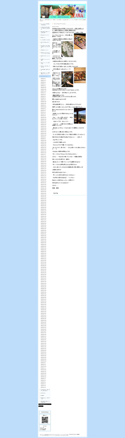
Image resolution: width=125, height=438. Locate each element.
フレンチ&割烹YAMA (45, 434)
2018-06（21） (43, 249)
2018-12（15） (43, 239)
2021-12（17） (43, 175)
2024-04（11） (43, 126)
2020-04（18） (43, 210)
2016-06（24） (43, 292)
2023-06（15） (43, 143)
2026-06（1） (43, 82)
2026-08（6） (43, 78)
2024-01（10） (43, 131)
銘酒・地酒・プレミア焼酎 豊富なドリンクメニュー (46, 73)
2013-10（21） (43, 348)
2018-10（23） (43, 242)
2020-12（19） (43, 196)
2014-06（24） (43, 334)
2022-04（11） (43, 168)
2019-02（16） (43, 235)
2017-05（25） (43, 272)
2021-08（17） (43, 182)
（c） (61, 434)
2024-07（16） (43, 120)
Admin (78, 434)
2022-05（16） (43, 166)
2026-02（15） (43, 89)
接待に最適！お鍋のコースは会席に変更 (45, 32)
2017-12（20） (43, 260)
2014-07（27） (43, 332)
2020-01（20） (43, 216)
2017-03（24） (43, 276)
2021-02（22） (43, 193)
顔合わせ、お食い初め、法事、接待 (45, 66)
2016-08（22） (43, 288)
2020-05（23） (43, 209)
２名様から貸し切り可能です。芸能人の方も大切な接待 (45, 28)
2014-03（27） (43, 339)
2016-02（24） (43, 299)
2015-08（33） (43, 309)
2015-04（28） (43, 316)
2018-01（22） (43, 258)
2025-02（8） (43, 108)
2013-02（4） (43, 362)
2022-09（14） (43, 159)
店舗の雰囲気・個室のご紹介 (45, 70)
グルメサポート (57, 434)
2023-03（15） (43, 149)
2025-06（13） (43, 101)
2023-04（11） (43, 147)
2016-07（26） (43, 290)
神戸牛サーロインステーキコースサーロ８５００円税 (45, 53)
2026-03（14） (43, 87)
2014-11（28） (43, 325)
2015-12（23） (43, 302)
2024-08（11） (43, 119)
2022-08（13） (43, 161)
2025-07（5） (43, 99)
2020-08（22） (43, 203)
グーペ (75, 434)
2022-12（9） (43, 154)
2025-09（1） (43, 96)
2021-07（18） (43, 184)
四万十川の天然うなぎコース (45, 43)
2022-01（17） (43, 173)
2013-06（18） (43, 355)
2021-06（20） (43, 186)
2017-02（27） (43, 277)
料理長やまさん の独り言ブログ (45, 398)
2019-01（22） (43, 237)
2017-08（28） (43, 267)
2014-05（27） (43, 336)
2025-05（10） (43, 103)
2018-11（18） (43, 240)
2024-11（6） (43, 113)
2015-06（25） (43, 313)
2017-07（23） (43, 269)
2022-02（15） (43, 172)
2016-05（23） (43, 293)
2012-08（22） (43, 373)
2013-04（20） (43, 359)
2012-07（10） (43, 374)
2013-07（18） (43, 353)
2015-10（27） (43, 306)
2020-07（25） (43, 205)
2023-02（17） (43, 150)
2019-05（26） (43, 230)
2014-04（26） (43, 337)
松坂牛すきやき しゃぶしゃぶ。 (45, 56)
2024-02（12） (43, 129)
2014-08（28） (43, 330)
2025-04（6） (43, 105)
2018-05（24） (43, 251)
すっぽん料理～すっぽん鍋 (45, 39)
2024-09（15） (43, 117)
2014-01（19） (43, 343)
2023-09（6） (43, 138)
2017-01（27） (43, 279)
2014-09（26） (43, 329)
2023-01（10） (43, 152)
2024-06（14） (43, 122)
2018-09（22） (43, 244)
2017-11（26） (43, 262)
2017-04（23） (43, 274)
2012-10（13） (43, 369)
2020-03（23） (43, 212)
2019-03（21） (43, 233)
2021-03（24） (43, 191)
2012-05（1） (43, 378)
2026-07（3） (43, 80)
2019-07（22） (43, 226)
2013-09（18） (43, 350)
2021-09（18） (43, 180)
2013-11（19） (43, 346)
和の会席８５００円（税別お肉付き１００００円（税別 (45, 46)
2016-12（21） (43, 281)
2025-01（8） (43, 110)
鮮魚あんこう (43, 37)
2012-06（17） (43, 376)
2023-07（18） (43, 142)
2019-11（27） (43, 219)
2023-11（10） (43, 135)
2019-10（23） (43, 221)
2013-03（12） (43, 360)
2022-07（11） (43, 163)
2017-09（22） (43, 265)
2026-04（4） (43, 85)
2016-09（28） (43, 286)
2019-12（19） (43, 217)
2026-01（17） (43, 90)
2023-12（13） (43, 133)
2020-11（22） (43, 198)
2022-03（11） (43, 170)
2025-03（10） (43, 106)
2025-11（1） (43, 92)
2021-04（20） (43, 189)
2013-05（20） (43, 357)
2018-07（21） (43, 247)
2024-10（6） (43, 115)
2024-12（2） (43, 112)
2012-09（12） (43, 371)
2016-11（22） (43, 283)
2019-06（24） (43, 228)
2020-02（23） (43, 214)
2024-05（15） (43, 124)
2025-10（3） (43, 94)
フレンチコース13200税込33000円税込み (45, 24)
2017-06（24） (43, 270)
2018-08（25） (43, 246)
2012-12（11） (43, 366)
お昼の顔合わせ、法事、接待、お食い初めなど (45, 390)
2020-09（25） (43, 202)
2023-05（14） (43, 145)
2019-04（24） (43, 232)
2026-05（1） (43, 83)
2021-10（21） (43, 179)
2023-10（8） (43, 136)
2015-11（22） (43, 304)
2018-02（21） (43, 256)
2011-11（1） (43, 387)
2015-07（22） (43, 311)
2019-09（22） (43, 223)
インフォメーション (44, 76)
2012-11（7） (43, 367)
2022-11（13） (43, 156)
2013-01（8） (43, 364)
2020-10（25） (43, 200)
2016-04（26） (43, 295)
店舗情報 (42, 395)
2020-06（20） (43, 207)
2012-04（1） (43, 380)
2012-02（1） (43, 383)
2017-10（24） (43, 263)
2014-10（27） (43, 327)
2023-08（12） (43, 140)
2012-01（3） (43, 385)
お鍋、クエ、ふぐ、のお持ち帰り (45, 63)
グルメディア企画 (65, 434)
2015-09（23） (43, 307)
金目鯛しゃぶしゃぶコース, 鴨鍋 (46, 60)
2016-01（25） (43, 300)
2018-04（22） (43, 253)
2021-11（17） (43, 177)
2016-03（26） (43, 297)
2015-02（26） (43, 320)
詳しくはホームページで (59, 99)
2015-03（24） (43, 318)
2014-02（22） (43, 341)
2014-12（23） (43, 323)
